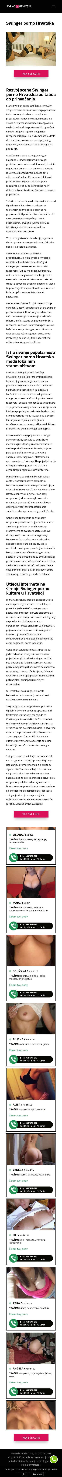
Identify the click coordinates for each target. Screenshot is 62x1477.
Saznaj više (37, 1474)
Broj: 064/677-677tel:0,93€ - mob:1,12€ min (32, 851)
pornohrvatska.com (33, 1457)
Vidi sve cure (31, 73)
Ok (24, 1474)
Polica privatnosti (31, 1464)
